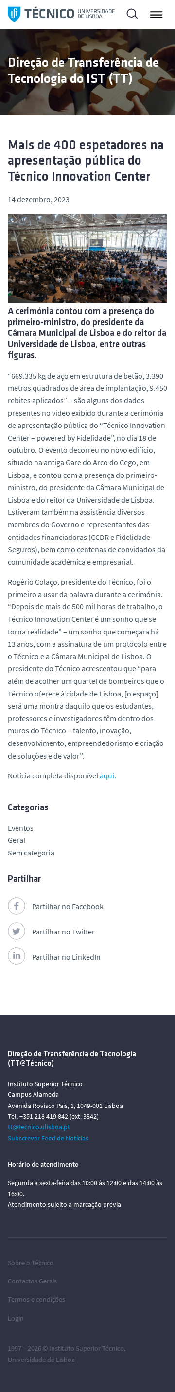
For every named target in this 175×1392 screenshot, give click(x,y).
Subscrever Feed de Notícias (48, 1138)
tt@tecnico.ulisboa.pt (39, 1127)
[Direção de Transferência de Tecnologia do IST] (61, 14)
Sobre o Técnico (30, 1262)
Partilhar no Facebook (68, 906)
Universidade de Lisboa (41, 1359)
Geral (16, 840)
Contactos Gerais (32, 1281)
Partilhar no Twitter (63, 931)
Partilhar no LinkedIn (66, 957)
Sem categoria (31, 852)
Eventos (21, 828)
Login (16, 1318)
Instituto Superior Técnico (86, 1348)
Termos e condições (36, 1299)
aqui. (108, 775)
